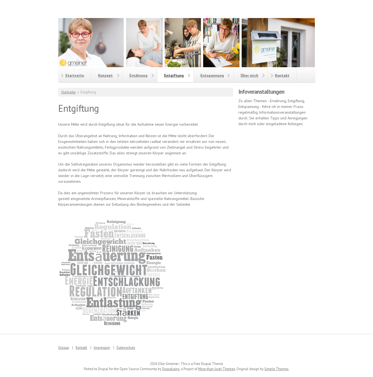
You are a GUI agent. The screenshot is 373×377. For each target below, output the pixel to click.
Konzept (105, 75)
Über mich (249, 75)
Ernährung (138, 75)
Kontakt (282, 75)
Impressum (102, 347)
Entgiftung (174, 75)
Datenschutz (126, 347)
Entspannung (212, 75)
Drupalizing (170, 369)
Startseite (74, 75)
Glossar (63, 347)
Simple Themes (276, 369)
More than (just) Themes (216, 369)
